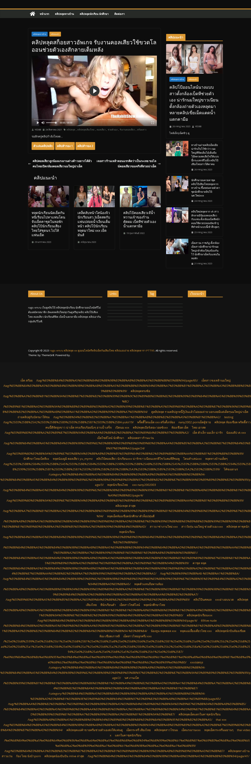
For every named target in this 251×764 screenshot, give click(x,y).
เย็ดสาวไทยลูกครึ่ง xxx (137, 636)
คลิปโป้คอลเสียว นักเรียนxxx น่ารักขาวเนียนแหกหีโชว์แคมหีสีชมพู (138, 459)
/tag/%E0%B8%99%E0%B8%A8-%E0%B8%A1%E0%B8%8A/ (199, 573)
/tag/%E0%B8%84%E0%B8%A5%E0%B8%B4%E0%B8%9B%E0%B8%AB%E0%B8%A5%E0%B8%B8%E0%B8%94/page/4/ (117, 620)
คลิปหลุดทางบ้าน (64, 14)
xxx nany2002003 (144, 485)
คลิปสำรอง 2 (85, 146)
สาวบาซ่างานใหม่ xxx (164, 526)
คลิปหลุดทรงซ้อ (140, 391)
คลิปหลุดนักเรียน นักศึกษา (94, 14)
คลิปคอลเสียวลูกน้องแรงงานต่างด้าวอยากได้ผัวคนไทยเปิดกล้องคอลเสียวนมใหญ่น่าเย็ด (62, 163)
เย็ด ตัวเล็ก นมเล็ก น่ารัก (208, 433)
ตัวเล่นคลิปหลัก (43, 146)
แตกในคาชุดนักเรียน (128, 735)
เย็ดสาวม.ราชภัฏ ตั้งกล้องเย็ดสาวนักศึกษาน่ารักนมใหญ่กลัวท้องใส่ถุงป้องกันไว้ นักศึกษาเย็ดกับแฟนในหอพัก (205, 250)
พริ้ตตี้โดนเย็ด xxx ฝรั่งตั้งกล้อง (156, 422)
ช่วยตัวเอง (112, 129)
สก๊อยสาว (141, 129)
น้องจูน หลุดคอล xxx (163, 631)
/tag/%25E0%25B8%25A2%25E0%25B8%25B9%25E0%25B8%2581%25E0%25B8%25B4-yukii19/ (68, 422)
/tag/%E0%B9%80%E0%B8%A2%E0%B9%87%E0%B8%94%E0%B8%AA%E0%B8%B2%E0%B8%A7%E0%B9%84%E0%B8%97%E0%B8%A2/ (97, 433)
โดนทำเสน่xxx (192, 459)
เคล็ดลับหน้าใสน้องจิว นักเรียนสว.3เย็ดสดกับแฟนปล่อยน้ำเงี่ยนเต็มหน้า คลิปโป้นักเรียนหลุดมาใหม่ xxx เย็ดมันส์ (94, 223)
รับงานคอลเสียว (127, 129)
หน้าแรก (44, 14)
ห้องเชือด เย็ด (179, 427)
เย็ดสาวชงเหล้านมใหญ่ (216, 380)
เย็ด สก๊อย (26, 380)
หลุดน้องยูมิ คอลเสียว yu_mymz (73, 459)
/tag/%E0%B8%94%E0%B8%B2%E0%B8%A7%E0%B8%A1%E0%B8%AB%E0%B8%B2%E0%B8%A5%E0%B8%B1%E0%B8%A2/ (137, 417)
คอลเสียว (101, 129)
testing (228, 417)
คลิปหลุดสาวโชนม (166, 730)
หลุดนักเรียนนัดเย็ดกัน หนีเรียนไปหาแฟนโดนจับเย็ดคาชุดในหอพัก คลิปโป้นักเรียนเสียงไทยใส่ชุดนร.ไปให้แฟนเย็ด (48, 223)
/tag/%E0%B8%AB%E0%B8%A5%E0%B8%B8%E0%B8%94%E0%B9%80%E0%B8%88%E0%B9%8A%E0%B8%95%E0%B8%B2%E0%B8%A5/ (120, 720)
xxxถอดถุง (196, 662)
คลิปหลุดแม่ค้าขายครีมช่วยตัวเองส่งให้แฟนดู (94, 730)
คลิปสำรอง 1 (65, 146)
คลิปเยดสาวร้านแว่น (141, 438)
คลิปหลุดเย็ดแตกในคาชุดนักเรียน (200, 714)
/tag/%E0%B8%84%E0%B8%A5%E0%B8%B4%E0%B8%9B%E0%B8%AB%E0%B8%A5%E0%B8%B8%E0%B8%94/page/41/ (168, 756)
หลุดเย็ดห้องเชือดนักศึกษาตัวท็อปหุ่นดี (131, 516)
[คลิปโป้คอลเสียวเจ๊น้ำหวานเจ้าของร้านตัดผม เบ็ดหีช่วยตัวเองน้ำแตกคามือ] (140, 188)
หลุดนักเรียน (127, 532)
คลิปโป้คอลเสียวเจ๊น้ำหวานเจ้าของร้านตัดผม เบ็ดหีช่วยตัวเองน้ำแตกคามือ (139, 219)
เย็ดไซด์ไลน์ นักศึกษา (110, 438)
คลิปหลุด (71, 129)
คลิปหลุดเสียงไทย (85, 129)
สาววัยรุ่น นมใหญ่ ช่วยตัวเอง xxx (202, 526)
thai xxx (221, 720)
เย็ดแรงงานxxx (191, 730)
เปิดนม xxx (122, 427)
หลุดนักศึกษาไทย (154, 605)
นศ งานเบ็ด (131, 678)
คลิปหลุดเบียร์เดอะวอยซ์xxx (150, 427)
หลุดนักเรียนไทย (118, 485)
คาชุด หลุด (199, 563)
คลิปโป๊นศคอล (202, 599)
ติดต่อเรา (119, 14)
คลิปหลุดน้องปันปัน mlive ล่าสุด (64, 756)
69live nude (209, 620)
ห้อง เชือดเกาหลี (109, 636)
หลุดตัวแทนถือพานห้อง (148, 584)
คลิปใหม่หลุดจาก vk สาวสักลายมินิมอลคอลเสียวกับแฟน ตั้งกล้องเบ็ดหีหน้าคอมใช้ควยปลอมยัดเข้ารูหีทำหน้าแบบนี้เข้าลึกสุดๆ (205, 219)
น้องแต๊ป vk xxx (236, 433)
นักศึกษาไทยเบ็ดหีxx (36, 459)
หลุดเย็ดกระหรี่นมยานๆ (218, 730)
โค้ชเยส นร (231, 469)
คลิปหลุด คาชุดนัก (237, 526)
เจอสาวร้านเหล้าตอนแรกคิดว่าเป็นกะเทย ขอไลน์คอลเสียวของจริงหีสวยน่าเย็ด (126, 163)
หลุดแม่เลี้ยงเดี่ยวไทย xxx (196, 631)
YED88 (38, 129)
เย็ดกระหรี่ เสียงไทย (138, 730)
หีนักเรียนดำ (108, 605)
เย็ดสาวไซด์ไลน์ (130, 605)
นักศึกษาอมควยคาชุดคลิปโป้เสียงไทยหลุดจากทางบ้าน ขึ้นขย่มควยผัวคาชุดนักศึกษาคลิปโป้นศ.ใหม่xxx (205, 187)
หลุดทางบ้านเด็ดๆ (216, 459)
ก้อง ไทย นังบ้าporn (28, 756)
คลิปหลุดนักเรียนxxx (199, 615)
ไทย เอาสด (199, 427)
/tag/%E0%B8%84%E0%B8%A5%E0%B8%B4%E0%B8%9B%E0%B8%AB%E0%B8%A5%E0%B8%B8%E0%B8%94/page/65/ (117, 380)
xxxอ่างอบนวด (224, 599)
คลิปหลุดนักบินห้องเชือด (230, 631)
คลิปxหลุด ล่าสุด (125, 506)
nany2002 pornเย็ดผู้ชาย (194, 422)
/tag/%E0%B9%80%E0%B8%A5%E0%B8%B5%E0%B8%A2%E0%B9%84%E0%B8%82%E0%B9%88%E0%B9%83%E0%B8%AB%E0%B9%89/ (98, 599)
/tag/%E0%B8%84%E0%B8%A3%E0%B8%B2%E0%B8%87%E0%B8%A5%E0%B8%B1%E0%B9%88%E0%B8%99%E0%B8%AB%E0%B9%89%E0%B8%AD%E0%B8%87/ (114, 751)
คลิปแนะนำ (55, 34)
